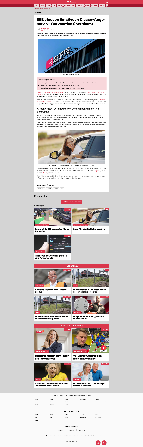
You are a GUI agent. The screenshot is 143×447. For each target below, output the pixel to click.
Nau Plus (67, 402)
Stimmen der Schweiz (100, 402)
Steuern (44, 173)
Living (51, 414)
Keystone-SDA (45, 28)
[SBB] (71, 12)
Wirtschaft (37, 402)
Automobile (83, 417)
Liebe (66, 414)
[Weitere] (107, 5)
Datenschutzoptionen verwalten (93, 435)
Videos (51, 402)
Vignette (97, 171)
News (42, 8)
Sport (66, 399)
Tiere (51, 417)
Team (50, 435)
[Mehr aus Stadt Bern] (71, 326)
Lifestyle (37, 404)
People (97, 399)
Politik (51, 399)
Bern (42, 30)
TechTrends (98, 417)
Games (82, 402)
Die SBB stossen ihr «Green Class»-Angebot (50, 92)
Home (37, 8)
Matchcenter (83, 399)
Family (96, 414)
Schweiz (47, 8)
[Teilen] (98, 442)
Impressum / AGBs (77, 435)
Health (36, 414)
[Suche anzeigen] (104, 2)
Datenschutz (67, 435)
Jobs (55, 435)
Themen (52, 404)
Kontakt (60, 435)
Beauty (36, 420)
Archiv (66, 404)
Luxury (82, 414)
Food (36, 417)
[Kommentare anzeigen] (104, 442)
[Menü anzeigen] (107, 2)
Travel (66, 417)
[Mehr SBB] (71, 266)
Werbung (44, 435)
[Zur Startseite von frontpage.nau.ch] (71, 2)
